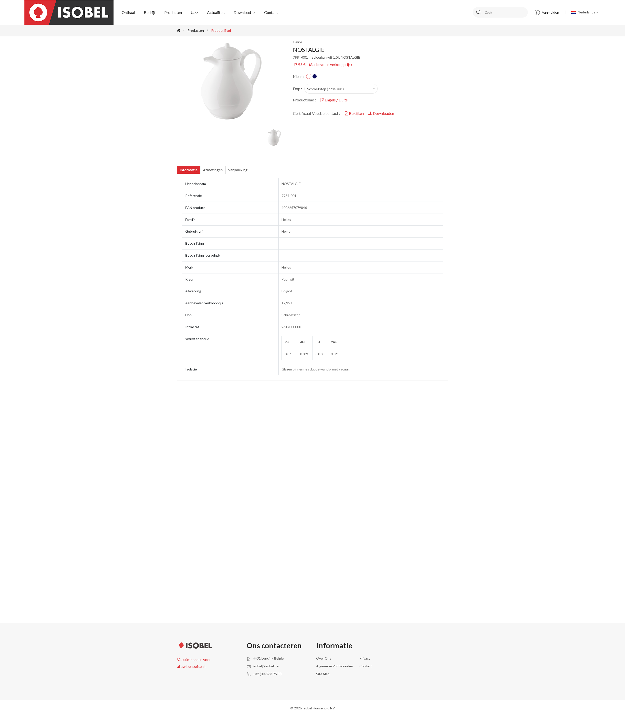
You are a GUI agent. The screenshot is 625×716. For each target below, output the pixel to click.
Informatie (189, 169)
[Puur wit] (309, 76)
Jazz (194, 12)
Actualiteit (216, 12)
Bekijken (356, 113)
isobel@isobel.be (266, 666)
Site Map (323, 674)
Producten (173, 12)
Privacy (364, 658)
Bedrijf (150, 12)
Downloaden (383, 113)
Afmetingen (213, 169)
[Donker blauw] (314, 76)
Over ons (323, 658)
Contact (271, 12)
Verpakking (238, 169)
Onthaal (128, 12)
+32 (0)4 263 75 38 (267, 674)
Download (243, 12)
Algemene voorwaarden (334, 666)
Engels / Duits (336, 100)
